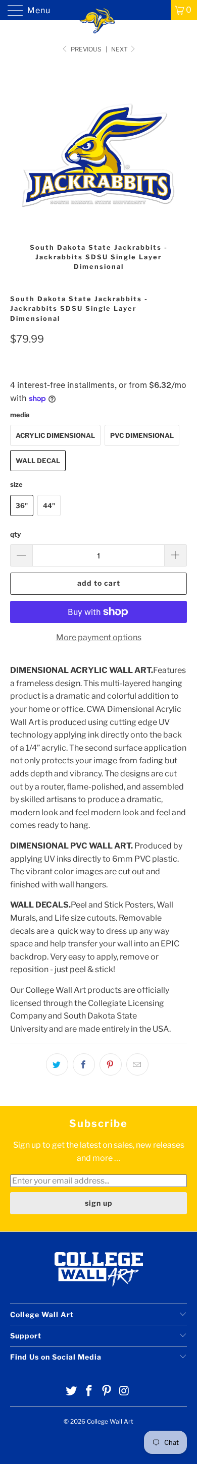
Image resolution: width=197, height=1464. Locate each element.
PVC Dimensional (142, 435)
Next (120, 49)
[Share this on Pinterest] (111, 1064)
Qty (15, 534)
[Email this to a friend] (137, 1064)
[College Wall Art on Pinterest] (107, 1391)
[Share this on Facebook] (84, 1064)
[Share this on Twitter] (57, 1064)
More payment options (98, 637)
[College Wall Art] (99, 10)
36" (22, 505)
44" (49, 505)
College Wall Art (110, 1421)
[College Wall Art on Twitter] (71, 1391)
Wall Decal (38, 461)
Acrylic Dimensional (55, 435)
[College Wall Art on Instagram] (124, 1391)
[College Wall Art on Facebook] (89, 1391)
